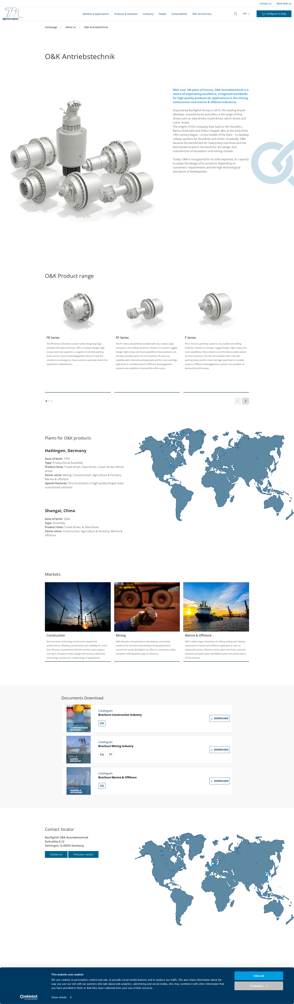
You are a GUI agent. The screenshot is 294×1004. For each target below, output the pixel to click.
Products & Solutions (126, 13)
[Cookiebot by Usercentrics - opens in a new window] (29, 997)
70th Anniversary (201, 13)
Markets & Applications (96, 13)
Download (220, 718)
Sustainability (179, 13)
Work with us (284, 3)
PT (110, 754)
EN (102, 723)
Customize (256, 985)
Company (148, 13)
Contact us (265, 3)
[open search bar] (235, 13)
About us (71, 27)
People (162, 13)
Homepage (51, 27)
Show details (59, 997)
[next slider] (245, 401)
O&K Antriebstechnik (96, 27)
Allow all (259, 975)
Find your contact (83, 854)
